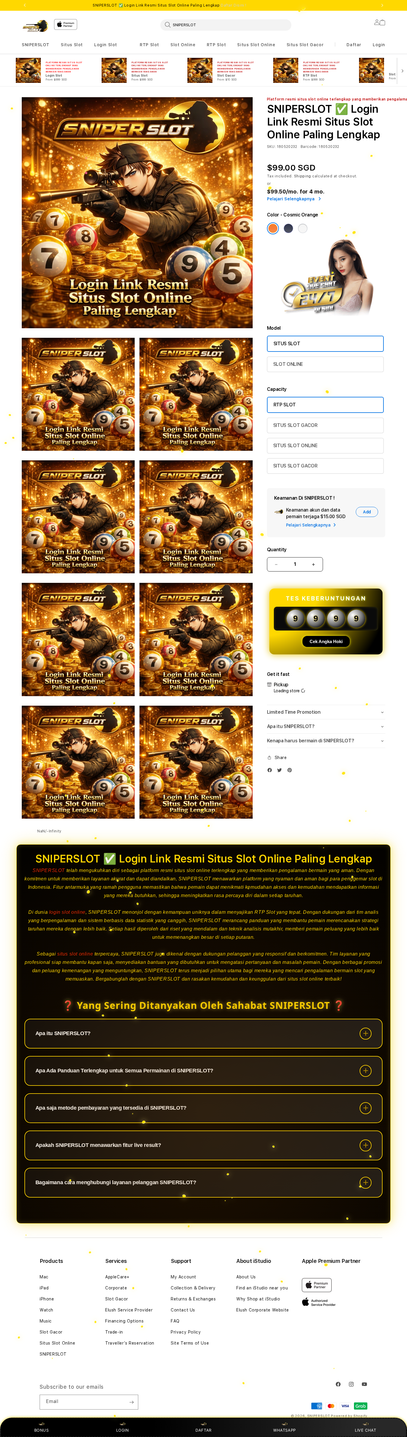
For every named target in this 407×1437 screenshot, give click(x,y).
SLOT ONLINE (288, 364)
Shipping (302, 176)
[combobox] (225, 24)
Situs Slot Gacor (305, 44)
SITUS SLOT (287, 343)
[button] (35, 44)
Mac (44, 1277)
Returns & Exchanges (193, 1299)
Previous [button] (25, 5)
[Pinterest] (291, 771)
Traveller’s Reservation (129, 1343)
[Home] (35, 26)
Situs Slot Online (256, 44)
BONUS (41, 1430)
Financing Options (124, 1321)
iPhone (47, 1299)
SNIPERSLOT (35, 44)
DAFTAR (203, 1430)
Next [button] (382, 5)
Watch (46, 1310)
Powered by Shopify (349, 1416)
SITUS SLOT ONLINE (295, 445)
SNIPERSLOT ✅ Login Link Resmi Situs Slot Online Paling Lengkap (169, 5)
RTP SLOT (285, 405)
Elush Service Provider (129, 1310)
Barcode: (309, 147)
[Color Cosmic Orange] (273, 228)
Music (46, 1321)
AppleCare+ (117, 1277)
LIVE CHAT (365, 1430)
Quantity (277, 549)
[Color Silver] (302, 228)
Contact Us (183, 1310)
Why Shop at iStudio (258, 1299)
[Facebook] (271, 771)
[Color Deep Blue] (288, 228)
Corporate (116, 1288)
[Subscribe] (131, 1402)
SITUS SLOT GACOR (295, 425)
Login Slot (105, 44)
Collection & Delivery (193, 1288)
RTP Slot (149, 44)
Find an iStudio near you (262, 1288)
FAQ (175, 1321)
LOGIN (122, 1430)
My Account (183, 1277)
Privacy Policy (186, 1332)
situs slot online (75, 953)
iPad (44, 1288)
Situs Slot (72, 44)
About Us (246, 1277)
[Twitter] (281, 771)
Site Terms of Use (190, 1343)
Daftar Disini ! (233, 5)
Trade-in (114, 1332)
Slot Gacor (51, 1332)
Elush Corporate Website (262, 1310)
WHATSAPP (285, 1430)
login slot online (67, 912)
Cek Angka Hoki (326, 641)
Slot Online (182, 44)
